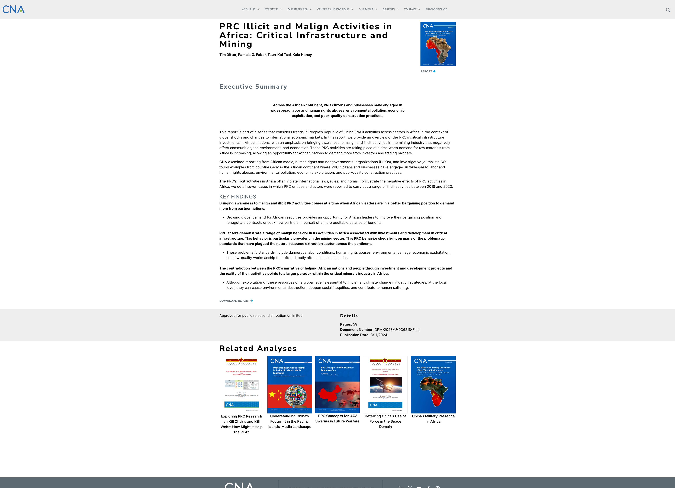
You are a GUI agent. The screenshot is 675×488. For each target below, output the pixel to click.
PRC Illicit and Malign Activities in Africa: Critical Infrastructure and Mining (306, 35)
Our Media (366, 9)
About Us (248, 9)
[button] (668, 9)
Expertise (271, 9)
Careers (389, 9)
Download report (234, 300)
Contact (410, 9)
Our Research (298, 9)
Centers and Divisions (333, 9)
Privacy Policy (436, 9)
